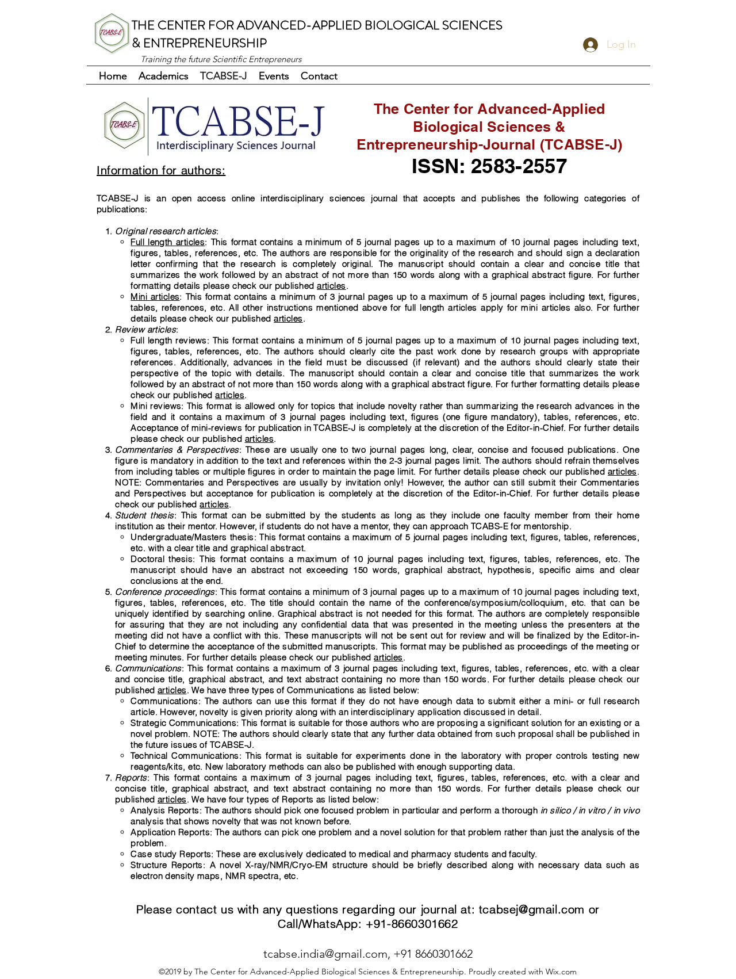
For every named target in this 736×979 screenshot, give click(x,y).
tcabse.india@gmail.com (325, 954)
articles (331, 285)
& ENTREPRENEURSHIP (199, 43)
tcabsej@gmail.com (532, 909)
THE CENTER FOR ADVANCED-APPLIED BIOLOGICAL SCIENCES (317, 25)
